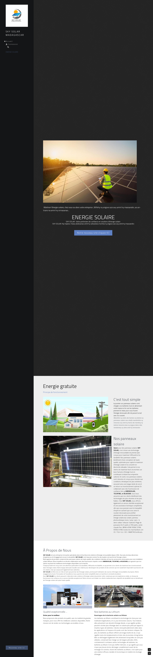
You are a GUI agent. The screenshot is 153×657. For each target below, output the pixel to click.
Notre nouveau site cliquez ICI (93, 232)
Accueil (9, 41)
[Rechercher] (7, 47)
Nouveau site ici (17, 647)
